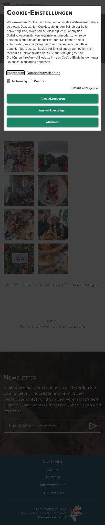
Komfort (39, 81)
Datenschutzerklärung (44, 73)
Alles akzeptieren (53, 98)
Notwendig (19, 81)
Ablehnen (52, 122)
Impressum (15, 73)
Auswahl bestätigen (52, 110)
